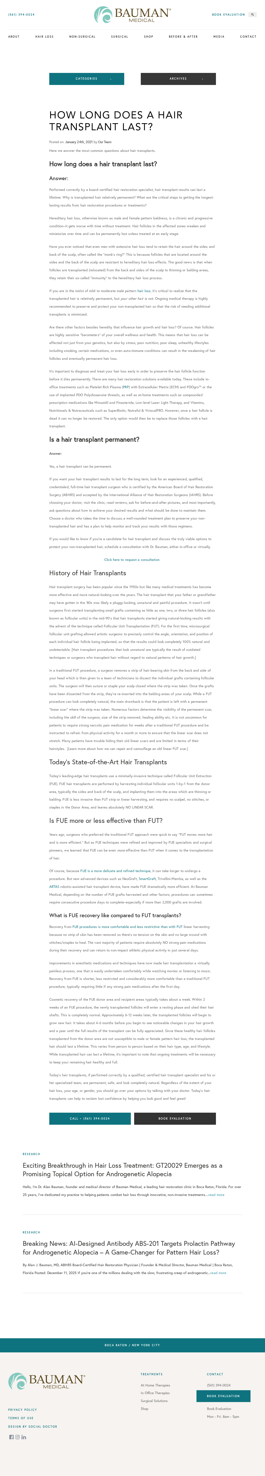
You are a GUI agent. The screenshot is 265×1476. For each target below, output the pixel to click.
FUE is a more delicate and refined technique (115, 871)
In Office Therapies (155, 1393)
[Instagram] (17, 1437)
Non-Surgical (82, 36)
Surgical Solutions (154, 1401)
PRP (126, 387)
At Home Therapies (155, 1385)
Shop (148, 36)
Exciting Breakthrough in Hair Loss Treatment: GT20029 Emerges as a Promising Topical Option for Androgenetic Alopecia (122, 1169)
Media (219, 36)
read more (216, 1194)
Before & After (183, 36)
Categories (87, 78)
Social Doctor (43, 1426)
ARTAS (54, 886)
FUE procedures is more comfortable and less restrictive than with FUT (127, 926)
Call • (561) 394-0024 (90, 1118)
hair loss (144, 291)
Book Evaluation (228, 14)
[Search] (252, 14)
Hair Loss (44, 36)
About (14, 36)
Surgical (119, 36)
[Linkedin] (23, 1437)
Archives (178, 78)
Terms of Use (21, 1418)
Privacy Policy (22, 1409)
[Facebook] (11, 1437)
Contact (248, 36)
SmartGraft (147, 878)
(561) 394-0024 (21, 14)
